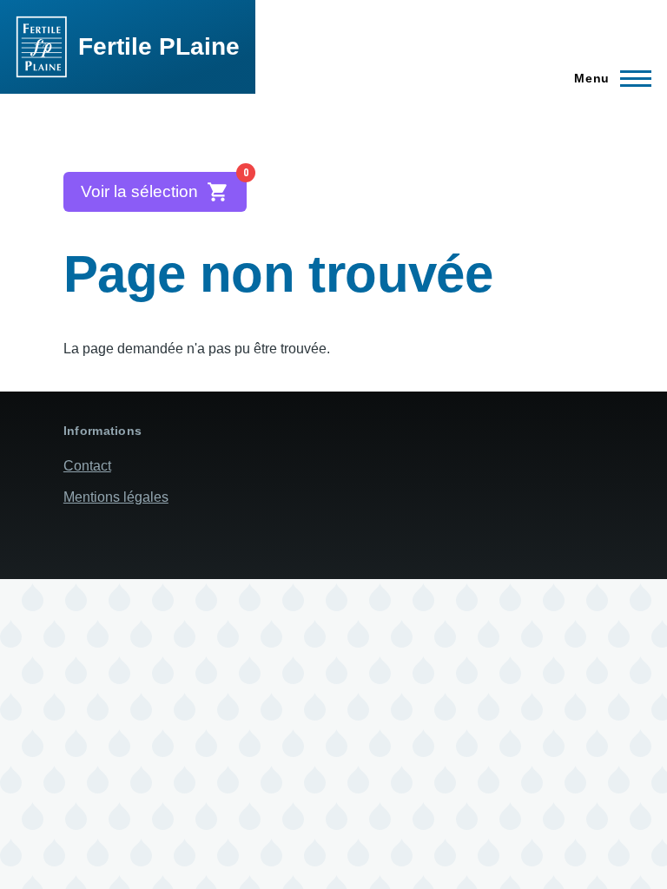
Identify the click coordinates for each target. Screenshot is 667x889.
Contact (87, 465)
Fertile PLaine (159, 46)
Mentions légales (115, 497)
